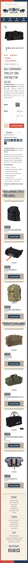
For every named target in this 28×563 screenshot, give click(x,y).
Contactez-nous (14, 524)
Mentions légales (14, 536)
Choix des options (14, 277)
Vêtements (14, 506)
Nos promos (14, 504)
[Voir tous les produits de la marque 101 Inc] (18, 104)
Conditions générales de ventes (14, 538)
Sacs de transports (10, 61)
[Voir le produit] (14, 221)
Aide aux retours (14, 526)
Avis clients (14, 528)
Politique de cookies (14, 542)
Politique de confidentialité (14, 540)
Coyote (17, 116)
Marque (6, 105)
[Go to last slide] (5, 253)
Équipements (13, 55)
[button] (5, 27)
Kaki (22, 116)
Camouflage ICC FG (20, 112)
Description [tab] (9, 132)
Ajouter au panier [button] (14, 237)
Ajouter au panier (16, 125)
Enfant (14, 512)
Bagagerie (8, 58)
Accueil (6, 55)
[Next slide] (23, 253)
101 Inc (6, 185)
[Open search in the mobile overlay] (14, 4)
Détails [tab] (19, 132)
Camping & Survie (14, 510)
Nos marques (14, 522)
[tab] (9, 132)
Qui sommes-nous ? (14, 520)
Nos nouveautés (14, 502)
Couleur (6, 111)
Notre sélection (14, 500)
